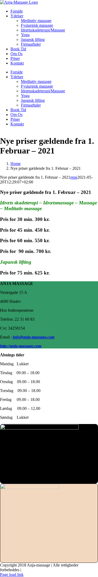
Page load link (12, 574)
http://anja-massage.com (20, 346)
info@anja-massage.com (33, 337)
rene (73, 177)
